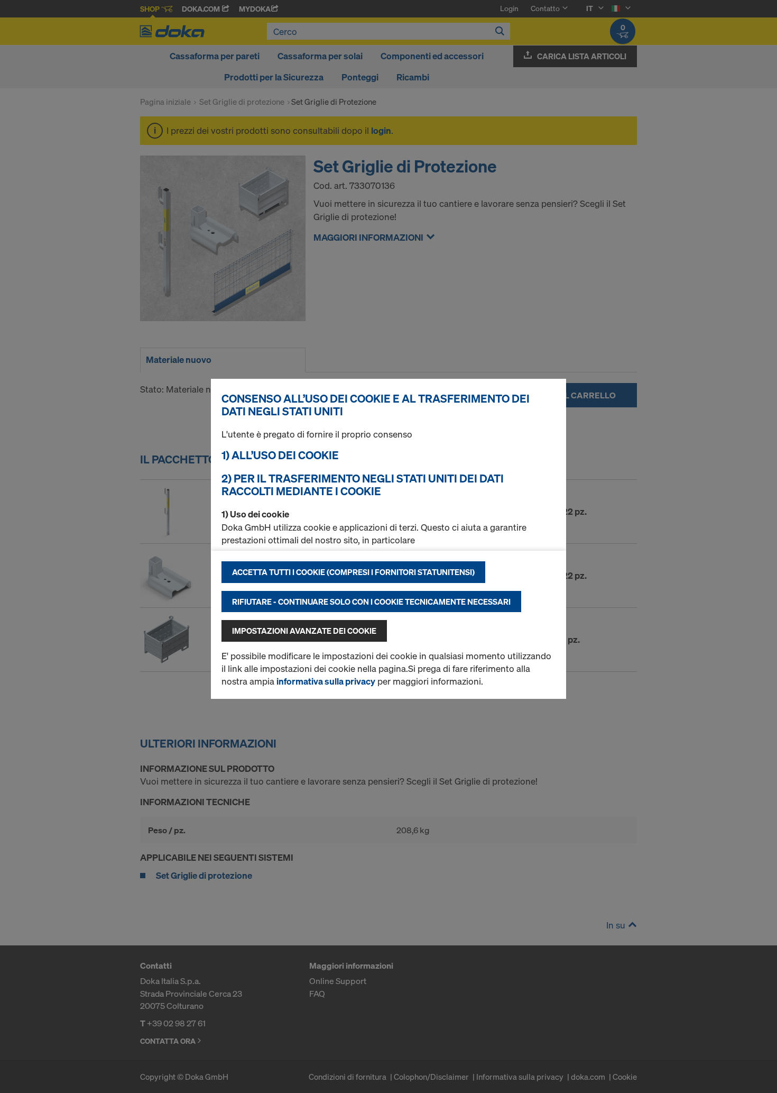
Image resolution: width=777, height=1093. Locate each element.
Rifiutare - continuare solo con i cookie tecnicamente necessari (371, 601)
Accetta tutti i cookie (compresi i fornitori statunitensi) (353, 572)
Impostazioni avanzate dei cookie (304, 630)
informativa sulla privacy (325, 681)
